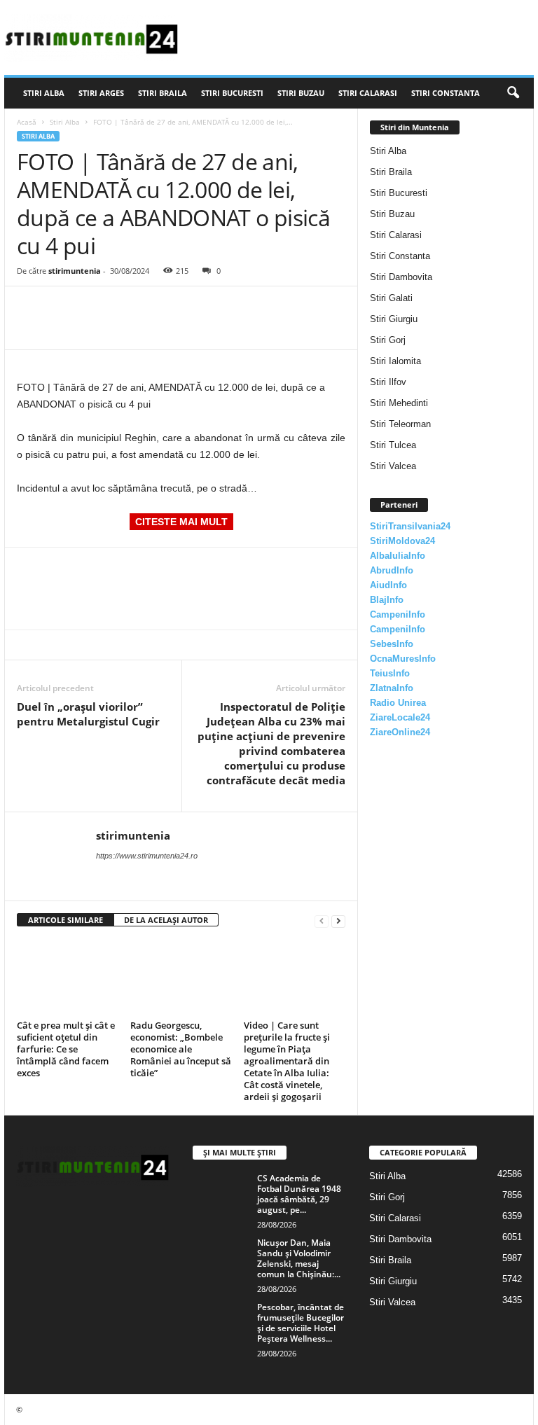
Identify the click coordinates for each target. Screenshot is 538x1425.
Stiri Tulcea (393, 445)
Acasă (26, 122)
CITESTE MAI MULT (181, 521)
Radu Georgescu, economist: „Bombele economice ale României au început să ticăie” (180, 1049)
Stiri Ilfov (388, 382)
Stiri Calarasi (367, 93)
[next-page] (338, 920)
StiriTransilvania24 (410, 526)
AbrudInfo (391, 570)
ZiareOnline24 (400, 732)
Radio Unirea (398, 702)
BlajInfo (387, 600)
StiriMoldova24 (402, 541)
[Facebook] (31, 307)
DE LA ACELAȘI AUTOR (166, 920)
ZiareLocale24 (400, 717)
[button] (512, 93)
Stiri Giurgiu (394, 319)
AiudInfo (388, 585)
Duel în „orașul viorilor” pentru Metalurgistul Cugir (88, 714)
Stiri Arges (101, 93)
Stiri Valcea (393, 466)
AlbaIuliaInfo (397, 555)
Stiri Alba (43, 93)
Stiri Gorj (388, 340)
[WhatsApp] (127, 307)
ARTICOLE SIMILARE (65, 920)
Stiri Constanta (445, 93)
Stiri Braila (162, 93)
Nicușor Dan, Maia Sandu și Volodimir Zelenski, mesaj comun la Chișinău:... (298, 1258)
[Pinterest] (95, 307)
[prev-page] (322, 920)
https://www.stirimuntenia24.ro (147, 855)
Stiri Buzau (300, 93)
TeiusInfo (390, 673)
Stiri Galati (391, 298)
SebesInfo (391, 644)
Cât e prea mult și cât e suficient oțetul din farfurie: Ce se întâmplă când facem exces (66, 1049)
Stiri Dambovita (401, 277)
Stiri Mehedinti (399, 403)
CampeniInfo (397, 614)
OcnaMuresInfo (403, 658)
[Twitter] (63, 307)
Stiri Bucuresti (232, 93)
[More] (160, 307)
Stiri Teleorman (400, 424)
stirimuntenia (74, 270)
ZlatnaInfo (391, 688)
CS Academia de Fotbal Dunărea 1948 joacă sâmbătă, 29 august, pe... (299, 1194)
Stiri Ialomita (395, 361)
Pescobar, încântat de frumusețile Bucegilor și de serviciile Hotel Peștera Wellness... (300, 1322)
